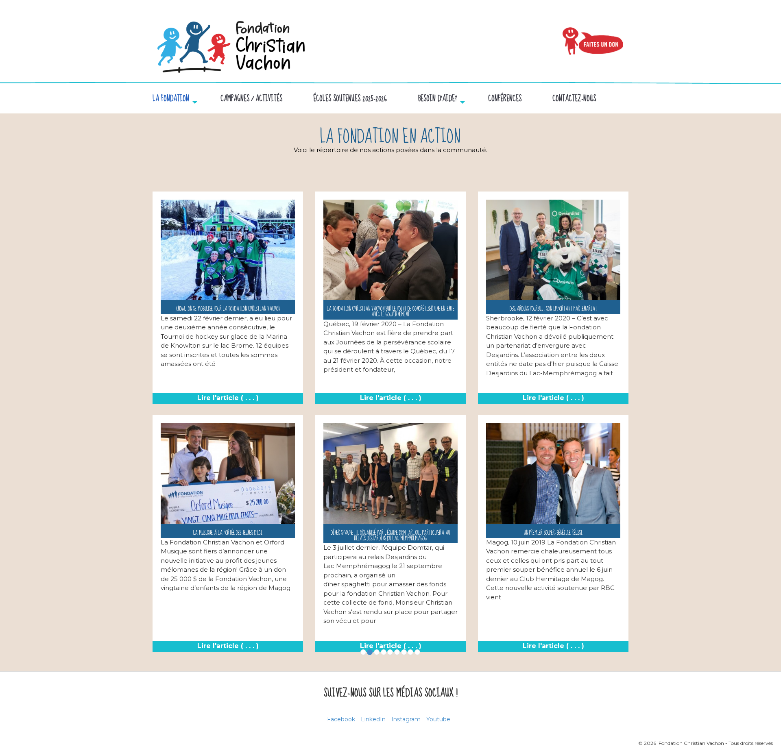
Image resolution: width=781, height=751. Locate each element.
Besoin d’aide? (437, 99)
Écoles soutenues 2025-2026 (350, 99)
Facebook (341, 719)
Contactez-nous (574, 99)
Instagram (406, 719)
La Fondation (171, 99)
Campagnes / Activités (251, 99)
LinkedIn (373, 719)
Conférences (504, 99)
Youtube (438, 719)
